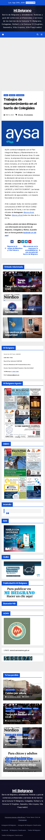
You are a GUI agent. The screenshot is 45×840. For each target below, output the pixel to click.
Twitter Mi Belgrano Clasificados (12, 835)
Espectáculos (26, 708)
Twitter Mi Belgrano (34, 830)
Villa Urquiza (10, 711)
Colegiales (20, 95)
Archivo (12, 95)
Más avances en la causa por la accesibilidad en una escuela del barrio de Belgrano (30, 250)
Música (35, 708)
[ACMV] (17, 631)
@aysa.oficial (29, 212)
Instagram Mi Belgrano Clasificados (29, 825)
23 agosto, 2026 (14, 720)
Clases (13, 758)
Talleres (8, 761)
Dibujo (30, 758)
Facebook (5, 830)
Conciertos (16, 708)
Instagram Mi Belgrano (9, 825)
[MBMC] (22, 473)
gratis (20, 735)
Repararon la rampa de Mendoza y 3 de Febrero (14, 248)
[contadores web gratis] (18, 658)
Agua (6, 95)
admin (26, 697)
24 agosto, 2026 (14, 697)
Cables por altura (15, 693)
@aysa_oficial (17, 215)
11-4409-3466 (15, 371)
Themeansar (22, 820)
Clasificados (21, 758)
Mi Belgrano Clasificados (18, 830)
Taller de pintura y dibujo (20, 764)
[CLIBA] (22, 569)
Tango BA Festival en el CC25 (19, 287)
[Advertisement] (22, 61)
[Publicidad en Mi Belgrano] (19, 593)
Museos (26, 735)
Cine (14, 735)
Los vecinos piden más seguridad (19, 333)
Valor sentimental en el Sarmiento (19, 310)
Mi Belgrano (22, 10)
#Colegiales (28, 115)
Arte (7, 758)
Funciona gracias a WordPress (15, 817)
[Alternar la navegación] (41, 34)
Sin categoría (10, 689)
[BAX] (19, 538)
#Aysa (20, 115)
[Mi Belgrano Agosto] (22, 413)
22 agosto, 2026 (14, 744)
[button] (37, 34)
